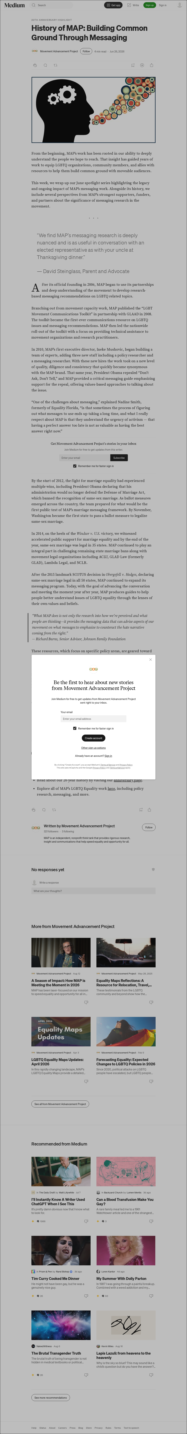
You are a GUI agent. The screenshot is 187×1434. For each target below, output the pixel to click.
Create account (93, 738)
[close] (150, 659)
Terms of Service (108, 765)
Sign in (108, 755)
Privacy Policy (126, 765)
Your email (66, 712)
